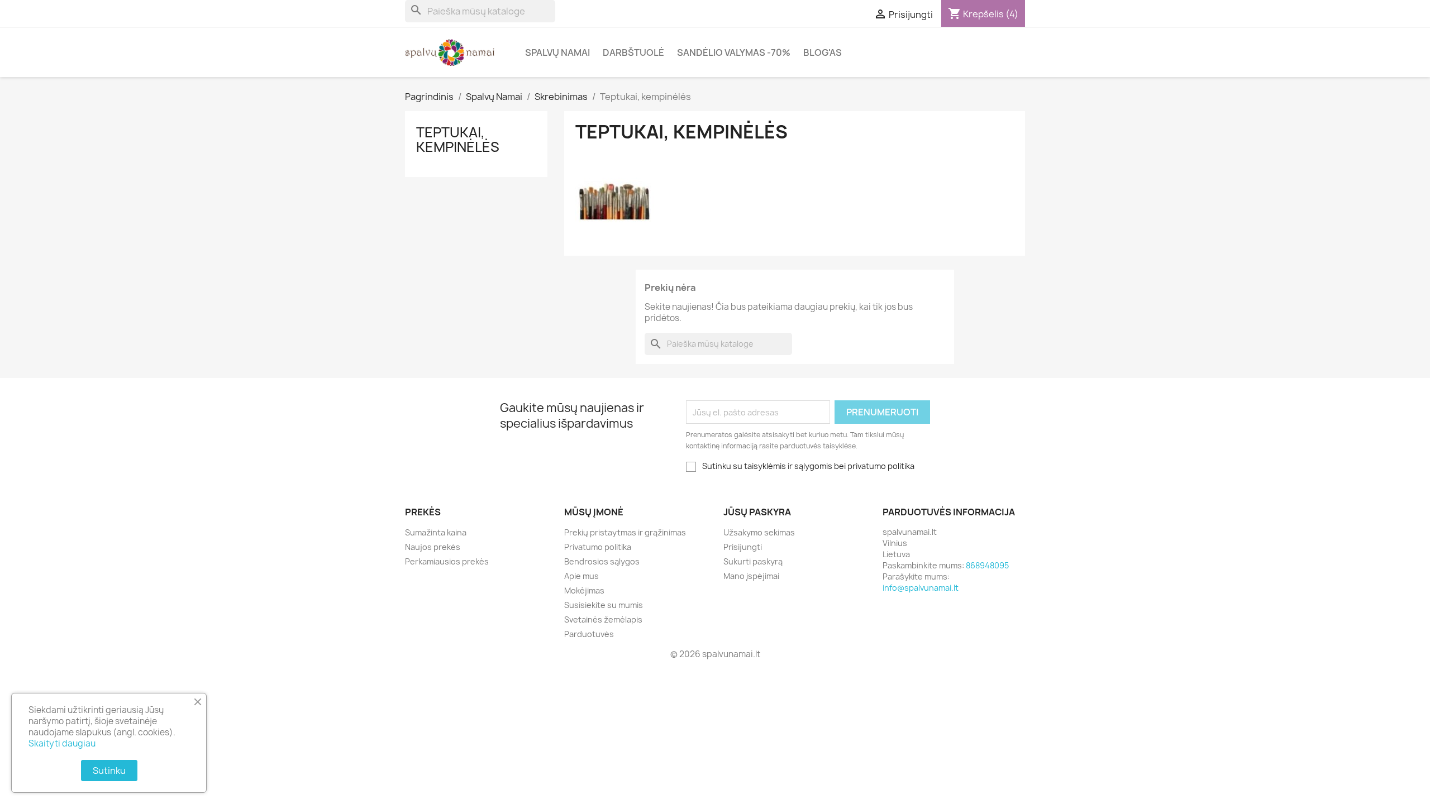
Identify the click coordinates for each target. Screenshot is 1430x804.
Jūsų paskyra (757, 512)
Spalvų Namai (557, 52)
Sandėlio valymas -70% (733, 52)
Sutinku (109, 770)
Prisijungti (742, 547)
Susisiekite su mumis (603, 605)
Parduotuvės (589, 634)
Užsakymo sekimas (759, 532)
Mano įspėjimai (751, 576)
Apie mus (581, 576)
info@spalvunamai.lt (921, 587)
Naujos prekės (432, 547)
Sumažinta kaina (435, 532)
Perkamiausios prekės (447, 561)
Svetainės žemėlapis (603, 619)
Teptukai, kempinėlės (457, 139)
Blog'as (822, 52)
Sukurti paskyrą (753, 561)
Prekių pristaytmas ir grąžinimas (625, 532)
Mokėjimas (584, 590)
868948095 (987, 565)
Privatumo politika (597, 547)
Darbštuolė (633, 52)
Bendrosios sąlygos (602, 561)
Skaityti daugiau (62, 743)
